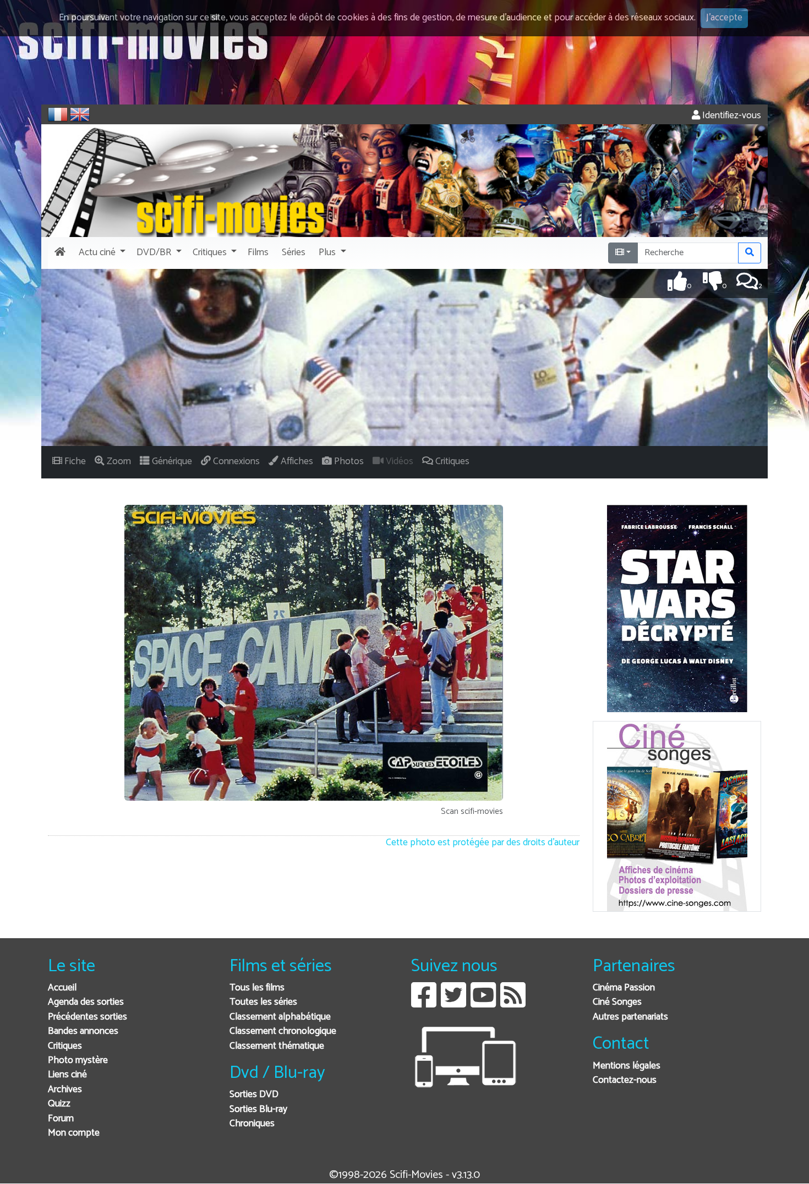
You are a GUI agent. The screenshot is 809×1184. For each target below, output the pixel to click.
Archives (65, 1090)
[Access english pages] (80, 114)
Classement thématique (276, 1046)
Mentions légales (626, 1066)
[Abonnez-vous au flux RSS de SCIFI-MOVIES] (513, 1003)
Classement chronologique (282, 1031)
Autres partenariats (630, 1017)
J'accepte (724, 18)
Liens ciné (67, 1075)
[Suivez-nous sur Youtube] (483, 1003)
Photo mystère (78, 1061)
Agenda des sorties (86, 1002)
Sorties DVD (253, 1095)
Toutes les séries (263, 1002)
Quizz (59, 1104)
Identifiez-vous (730, 116)
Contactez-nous (625, 1080)
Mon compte (74, 1133)
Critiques (65, 1046)
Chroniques (252, 1124)
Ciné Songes (617, 1002)
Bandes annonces (83, 1031)
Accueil (62, 988)
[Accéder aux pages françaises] (58, 114)
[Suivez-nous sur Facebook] (423, 1003)
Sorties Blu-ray (258, 1109)
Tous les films (257, 988)
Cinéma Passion (624, 988)
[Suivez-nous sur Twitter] (453, 1003)
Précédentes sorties (87, 1017)
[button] (101, 253)
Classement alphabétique (280, 1017)
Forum (61, 1119)
